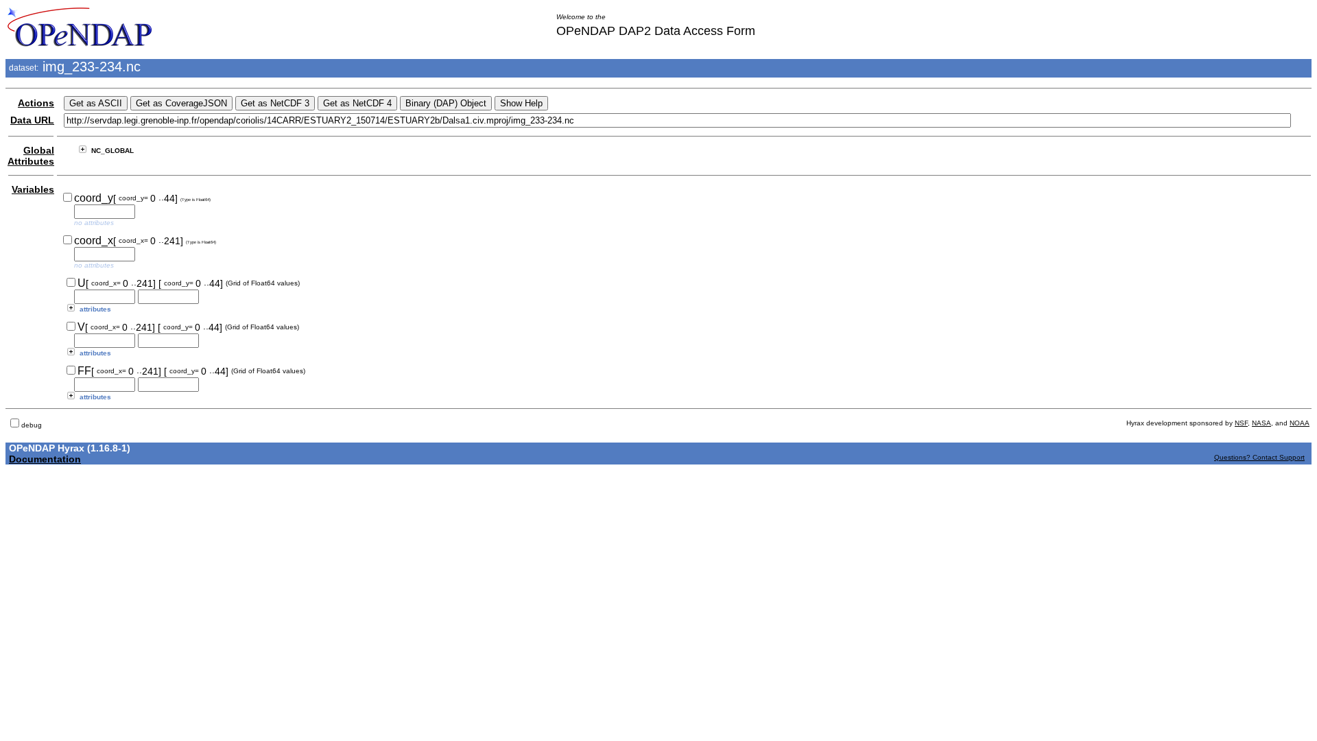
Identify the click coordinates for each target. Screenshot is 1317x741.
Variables (33, 189)
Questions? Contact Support (1259, 457)
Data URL (32, 120)
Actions (36, 102)
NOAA (1299, 423)
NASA (1261, 423)
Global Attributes (31, 156)
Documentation (45, 459)
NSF (1241, 423)
